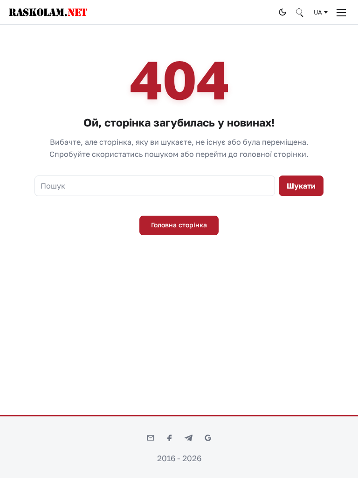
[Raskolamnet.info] (141, 12)
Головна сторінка (179, 225)
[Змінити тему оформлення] (282, 12)
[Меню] (341, 12)
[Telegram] (188, 437)
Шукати (301, 185)
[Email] (150, 437)
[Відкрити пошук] (300, 12)
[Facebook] (169, 437)
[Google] (208, 437)
